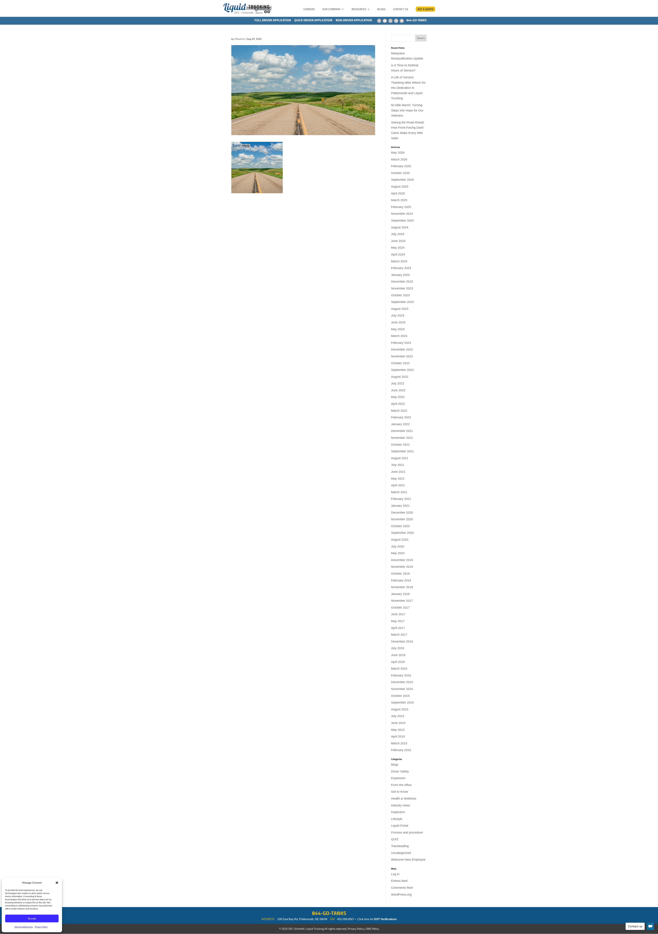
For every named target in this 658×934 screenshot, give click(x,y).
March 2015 (399, 743)
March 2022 (399, 410)
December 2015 (402, 682)
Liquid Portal (399, 825)
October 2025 (400, 173)
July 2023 (397, 315)
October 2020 (400, 526)
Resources (359, 9)
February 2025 (401, 207)
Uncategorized (401, 853)
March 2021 (399, 492)
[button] (57, 882)
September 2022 (402, 370)
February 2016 (401, 675)
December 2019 (402, 560)
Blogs (381, 9)
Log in (395, 874)
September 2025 (402, 179)
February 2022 (401, 417)
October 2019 (400, 573)
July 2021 (397, 465)
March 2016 (399, 668)
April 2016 (398, 662)
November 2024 (402, 213)
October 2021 (400, 444)
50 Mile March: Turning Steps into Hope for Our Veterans (407, 110)
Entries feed (399, 881)
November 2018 (402, 587)
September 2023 (402, 302)
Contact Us (400, 9)
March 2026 (399, 159)
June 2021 (398, 471)
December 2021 (402, 431)
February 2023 (401, 342)
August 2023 (399, 309)
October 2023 (400, 295)
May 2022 (398, 397)
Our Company (331, 9)
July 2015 (397, 716)
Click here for (377, 919)
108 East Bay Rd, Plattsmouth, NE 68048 (302, 919)
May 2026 (398, 152)
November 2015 (402, 689)
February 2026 (401, 166)
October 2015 (400, 696)
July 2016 (397, 648)
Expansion (398, 778)
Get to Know (399, 791)
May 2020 (398, 553)
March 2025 (399, 200)
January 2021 (400, 505)
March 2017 (399, 634)
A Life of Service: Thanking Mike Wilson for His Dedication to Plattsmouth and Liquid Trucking (408, 88)
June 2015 (398, 723)
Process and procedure (407, 832)
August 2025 (399, 186)
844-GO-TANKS (329, 913)
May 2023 (398, 329)
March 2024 (399, 261)
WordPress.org (401, 894)
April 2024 (398, 254)
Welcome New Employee (408, 859)
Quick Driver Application (313, 20)
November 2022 (402, 356)
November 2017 (402, 600)
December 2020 (402, 512)
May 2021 (398, 478)
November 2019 (402, 566)
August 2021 (399, 458)
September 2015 (402, 702)
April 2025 (398, 193)
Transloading (400, 846)
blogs (394, 764)
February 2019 (401, 580)
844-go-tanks (416, 20)
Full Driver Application (272, 20)
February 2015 (401, 750)
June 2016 (398, 655)
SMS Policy (372, 929)
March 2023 (399, 336)
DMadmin (240, 39)
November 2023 (402, 288)
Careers (309, 9)
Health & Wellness (403, 798)
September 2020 (402, 532)
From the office (401, 785)
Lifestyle (396, 819)
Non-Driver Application (354, 20)
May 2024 (398, 247)
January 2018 (400, 594)
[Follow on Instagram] (396, 21)
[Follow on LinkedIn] (402, 21)
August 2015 (399, 709)
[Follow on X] (390, 21)
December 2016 (402, 641)
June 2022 (398, 390)
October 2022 (400, 363)
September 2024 (402, 220)
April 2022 (398, 404)
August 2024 (399, 227)
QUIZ (394, 839)
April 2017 (398, 628)
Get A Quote (425, 9)
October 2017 (400, 607)
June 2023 (398, 322)
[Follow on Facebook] (379, 21)
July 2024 (397, 234)
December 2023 (402, 281)
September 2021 (402, 451)
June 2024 (398, 241)
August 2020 (399, 539)
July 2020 (397, 546)
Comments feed (402, 887)
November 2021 (402, 437)
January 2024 (400, 275)
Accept (32, 918)
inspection (398, 812)
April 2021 (398, 485)
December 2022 (402, 349)
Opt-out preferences (23, 927)
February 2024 (401, 268)
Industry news (400, 805)
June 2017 (398, 614)
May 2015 (398, 729)
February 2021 (401, 499)
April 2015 (398, 736)
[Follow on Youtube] (385, 21)
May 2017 (398, 621)
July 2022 (397, 383)
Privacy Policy (41, 927)
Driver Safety (400, 771)
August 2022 (399, 376)
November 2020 (402, 519)
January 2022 (400, 424)
